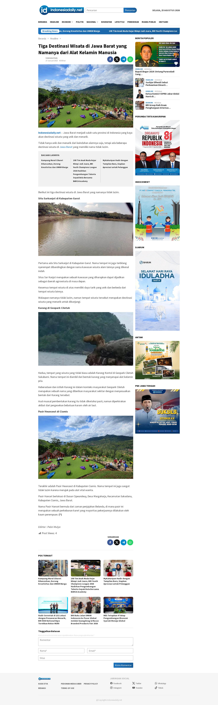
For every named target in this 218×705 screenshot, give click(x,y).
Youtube (139, 688)
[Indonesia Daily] (61, 9)
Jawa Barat (66, 147)
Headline (139, 69)
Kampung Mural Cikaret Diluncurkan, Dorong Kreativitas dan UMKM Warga (54, 164)
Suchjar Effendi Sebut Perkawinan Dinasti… (157, 83)
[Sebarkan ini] (110, 59)
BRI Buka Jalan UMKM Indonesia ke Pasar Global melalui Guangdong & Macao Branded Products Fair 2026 (85, 619)
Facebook (117, 683)
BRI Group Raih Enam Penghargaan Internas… (158, 106)
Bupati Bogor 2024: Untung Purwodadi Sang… (154, 73)
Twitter (138, 683)
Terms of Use (67, 688)
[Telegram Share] (123, 59)
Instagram (117, 688)
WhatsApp (162, 683)
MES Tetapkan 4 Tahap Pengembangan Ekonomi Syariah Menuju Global (116, 618)
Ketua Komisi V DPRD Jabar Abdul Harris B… (162, 95)
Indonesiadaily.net (49, 132)
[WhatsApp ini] (130, 59)
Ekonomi (149, 103)
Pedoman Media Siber (71, 684)
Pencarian (130, 10)
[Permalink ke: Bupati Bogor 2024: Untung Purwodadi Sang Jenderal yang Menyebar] (157, 54)
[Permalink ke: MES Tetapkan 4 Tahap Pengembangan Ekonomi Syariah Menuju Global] (118, 605)
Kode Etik (43, 684)
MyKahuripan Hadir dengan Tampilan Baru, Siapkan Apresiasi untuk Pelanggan (115, 164)
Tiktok (160, 688)
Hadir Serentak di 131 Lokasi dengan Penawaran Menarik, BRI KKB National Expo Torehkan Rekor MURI (52, 619)
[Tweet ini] (117, 59)
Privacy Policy (91, 684)
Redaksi (42, 688)
